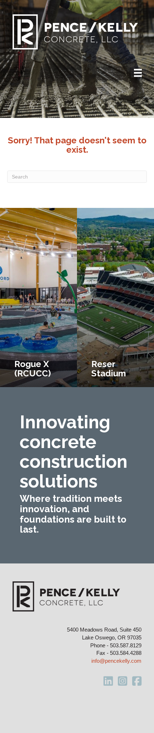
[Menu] (138, 73)
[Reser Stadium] (115, 297)
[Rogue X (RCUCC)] (38, 297)
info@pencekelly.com (116, 661)
